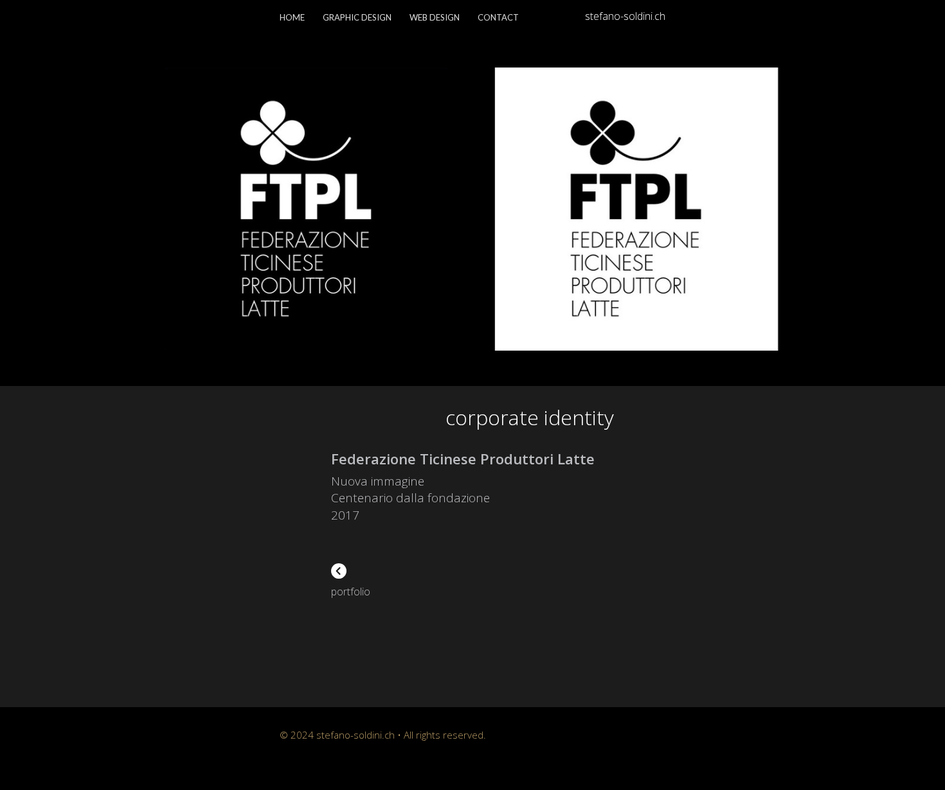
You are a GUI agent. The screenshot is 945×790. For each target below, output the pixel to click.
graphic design (357, 17)
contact (498, 17)
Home (292, 17)
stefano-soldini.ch (625, 16)
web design (435, 17)
